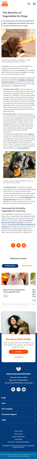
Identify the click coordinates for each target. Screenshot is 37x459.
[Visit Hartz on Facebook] (13, 245)
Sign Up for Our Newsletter (18, 380)
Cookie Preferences (18, 436)
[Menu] (34, 4)
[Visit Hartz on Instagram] (18, 245)
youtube (24, 389)
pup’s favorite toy (23, 148)
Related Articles (10, 265)
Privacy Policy (18, 434)
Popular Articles (27, 265)
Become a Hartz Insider (18, 377)
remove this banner (24, 456)
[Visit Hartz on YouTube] (24, 245)
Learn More (18, 357)
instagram (18, 389)
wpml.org (16, 454)
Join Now (18, 352)
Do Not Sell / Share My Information (18, 442)
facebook (13, 389)
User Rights (18, 439)
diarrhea (30, 134)
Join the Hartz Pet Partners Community (18, 383)
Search (29, 4)
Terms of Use (18, 431)
